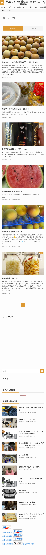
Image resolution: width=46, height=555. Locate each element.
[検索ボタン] (44, 2)
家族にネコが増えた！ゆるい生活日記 (23, 2)
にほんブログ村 (7, 532)
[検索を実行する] (42, 371)
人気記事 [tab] (33, 28)
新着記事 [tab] (13, 28)
